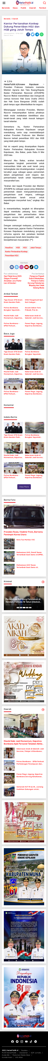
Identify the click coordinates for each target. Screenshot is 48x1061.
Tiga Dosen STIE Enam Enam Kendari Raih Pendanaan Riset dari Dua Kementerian (13, 301)
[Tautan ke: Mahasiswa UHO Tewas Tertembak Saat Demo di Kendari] (9, 569)
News (11, 35)
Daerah (6, 35)
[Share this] (28, 34)
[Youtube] (26, 267)
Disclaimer (23, 1053)
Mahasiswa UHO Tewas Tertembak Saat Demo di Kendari (27, 566)
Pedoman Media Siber (21, 1055)
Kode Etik (5, 1055)
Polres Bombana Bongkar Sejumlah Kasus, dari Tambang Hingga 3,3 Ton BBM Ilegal (13, 309)
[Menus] (4, 3)
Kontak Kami (7, 1057)
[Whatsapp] (42, 34)
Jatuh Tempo (35, 248)
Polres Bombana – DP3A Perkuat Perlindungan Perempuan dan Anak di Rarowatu (13, 324)
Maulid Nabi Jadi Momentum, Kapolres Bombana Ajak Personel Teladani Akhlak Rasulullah (13, 317)
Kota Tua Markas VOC (26, 540)
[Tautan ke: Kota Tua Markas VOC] (9, 544)
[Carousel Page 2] (21, 607)
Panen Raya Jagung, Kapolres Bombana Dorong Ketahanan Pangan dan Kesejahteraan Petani (34, 324)
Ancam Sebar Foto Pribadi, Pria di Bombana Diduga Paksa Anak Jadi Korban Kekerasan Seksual (33, 309)
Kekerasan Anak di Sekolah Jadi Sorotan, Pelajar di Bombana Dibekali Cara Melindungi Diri (34, 317)
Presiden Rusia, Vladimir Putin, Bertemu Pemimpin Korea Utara (23, 533)
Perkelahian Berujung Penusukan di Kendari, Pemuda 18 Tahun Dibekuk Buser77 (23, 600)
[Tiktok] (31, 267)
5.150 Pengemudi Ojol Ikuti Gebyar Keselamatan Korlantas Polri (34, 301)
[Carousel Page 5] (30, 607)
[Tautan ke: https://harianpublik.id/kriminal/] (43, 581)
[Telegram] (36, 267)
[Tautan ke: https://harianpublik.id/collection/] (43, 709)
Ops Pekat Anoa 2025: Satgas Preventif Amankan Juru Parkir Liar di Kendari (13, 278)
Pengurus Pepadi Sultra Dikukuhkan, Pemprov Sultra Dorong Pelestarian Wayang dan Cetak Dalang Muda (36, 281)
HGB (18, 248)
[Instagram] (21, 267)
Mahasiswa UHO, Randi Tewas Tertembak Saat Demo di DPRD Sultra (30, 553)
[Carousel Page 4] (27, 607)
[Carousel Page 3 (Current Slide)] (24, 607)
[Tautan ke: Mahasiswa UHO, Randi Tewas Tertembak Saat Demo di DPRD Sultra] (9, 556)
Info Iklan (19, 1057)
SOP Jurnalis (36, 1053)
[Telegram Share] (37, 34)
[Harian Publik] (24, 3)
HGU (25, 248)
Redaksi (24, 1050)
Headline (9, 248)
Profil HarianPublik (9, 1053)
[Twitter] (17, 267)
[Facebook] (12, 267)
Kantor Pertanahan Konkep (16, 252)
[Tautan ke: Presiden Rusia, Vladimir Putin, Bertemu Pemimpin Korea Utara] (24, 517)
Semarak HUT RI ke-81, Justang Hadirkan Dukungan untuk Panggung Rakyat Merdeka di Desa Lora (30, 788)
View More (24, 487)
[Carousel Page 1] (18, 607)
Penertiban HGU (11, 256)
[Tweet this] (33, 34)
